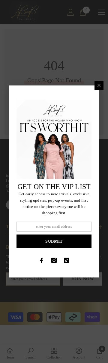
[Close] (99, 85)
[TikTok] (66, 260)
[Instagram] (54, 260)
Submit (54, 241)
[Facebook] (41, 260)
